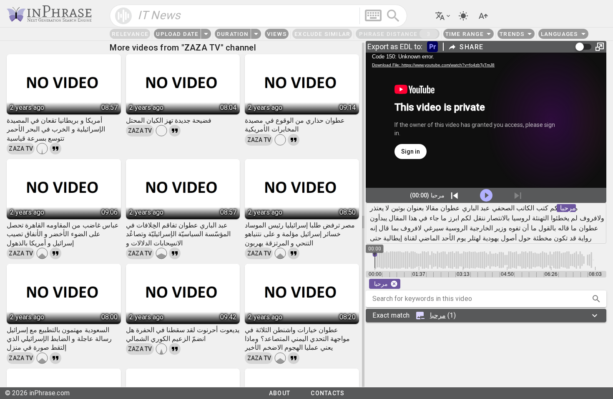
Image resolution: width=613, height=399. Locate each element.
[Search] (393, 16)
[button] (596, 299)
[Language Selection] (443, 16)
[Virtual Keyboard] (373, 15)
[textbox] (258, 16)
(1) (414, 315)
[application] (486, 120)
